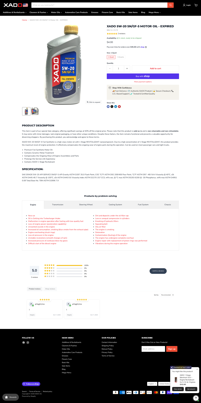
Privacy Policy (107, 352)
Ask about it (191, 389)
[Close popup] (197, 369)
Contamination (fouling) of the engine (110, 235)
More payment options (143, 82)
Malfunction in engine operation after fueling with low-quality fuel (55, 221)
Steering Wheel (86, 204)
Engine (33, 204)
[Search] (170, 5)
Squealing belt (101, 224)
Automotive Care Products (76, 12)
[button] (187, 5)
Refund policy (47, 391)
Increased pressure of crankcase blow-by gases (48, 240)
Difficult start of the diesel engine (42, 243)
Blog (143, 12)
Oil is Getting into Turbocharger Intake (44, 218)
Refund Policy (107, 349)
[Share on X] (112, 106)
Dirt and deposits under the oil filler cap (112, 215)
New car (31, 215)
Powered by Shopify (29, 396)
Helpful (32, 315)
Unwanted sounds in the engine (41, 227)
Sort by (156, 295)
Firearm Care (107, 12)
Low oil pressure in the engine (41, 235)
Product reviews (35, 289)
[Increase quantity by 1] (127, 68)
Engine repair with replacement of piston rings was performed (121, 240)
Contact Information (109, 342)
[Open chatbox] (196, 398)
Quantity (110, 63)
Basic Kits (120, 12)
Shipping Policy (108, 345)
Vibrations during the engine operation (111, 243)
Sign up (172, 349)
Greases (94, 12)
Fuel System (143, 204)
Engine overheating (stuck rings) (41, 232)
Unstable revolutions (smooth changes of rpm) (47, 238)
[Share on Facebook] (108, 106)
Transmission (57, 204)
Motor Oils (56, 12)
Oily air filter (100, 227)
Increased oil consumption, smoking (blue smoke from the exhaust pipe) (58, 229)
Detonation (100, 232)
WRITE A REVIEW (158, 271)
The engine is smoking (104, 229)
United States (167, 384)
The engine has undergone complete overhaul (114, 238)
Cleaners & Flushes (38, 12)
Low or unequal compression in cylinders (112, 218)
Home (24, 20)
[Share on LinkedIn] (115, 106)
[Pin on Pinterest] (119, 106)
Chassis (167, 204)
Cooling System (115, 204)
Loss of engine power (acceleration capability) (47, 224)
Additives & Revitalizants (14, 12)
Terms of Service (108, 356)
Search (24, 391)
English (151, 384)
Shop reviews (50, 289)
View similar (178, 389)
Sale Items (133, 12)
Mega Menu (154, 12)
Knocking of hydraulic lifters (106, 221)
